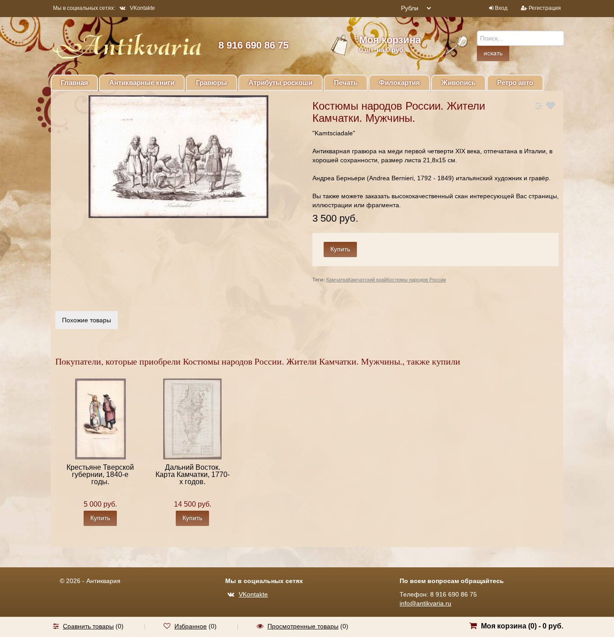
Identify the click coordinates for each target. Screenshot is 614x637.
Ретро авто (515, 82)
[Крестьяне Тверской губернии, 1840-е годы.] (100, 418)
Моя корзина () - (522, 626)
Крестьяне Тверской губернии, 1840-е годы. (100, 474)
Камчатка (337, 279)
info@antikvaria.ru (425, 603)
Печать (345, 82)
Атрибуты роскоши (280, 82)
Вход (501, 8)
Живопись (458, 82)
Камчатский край (367, 279)
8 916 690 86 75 (253, 45)
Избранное (190, 626)
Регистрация (545, 8)
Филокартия (399, 82)
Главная (74, 82)
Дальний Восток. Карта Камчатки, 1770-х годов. (193, 474)
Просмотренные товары (302, 626)
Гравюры (211, 82)
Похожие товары (86, 320)
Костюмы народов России (416, 279)
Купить (100, 517)
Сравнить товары (88, 626)
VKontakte (142, 8)
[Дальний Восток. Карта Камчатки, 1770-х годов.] (192, 418)
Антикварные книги (141, 82)
